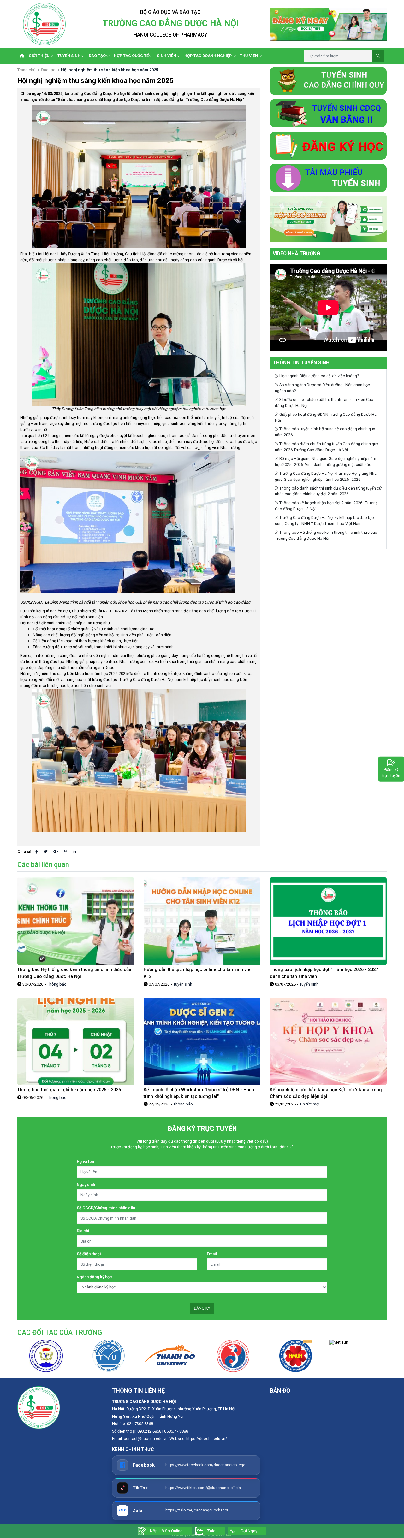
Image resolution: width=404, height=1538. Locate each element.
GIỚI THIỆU (39, 55)
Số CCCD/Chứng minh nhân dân (106, 1207)
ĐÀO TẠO (97, 55)
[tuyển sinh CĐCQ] (328, 80)
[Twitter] (46, 851)
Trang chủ (26, 70)
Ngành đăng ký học (94, 1277)
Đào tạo (48, 70)
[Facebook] (36, 851)
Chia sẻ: (25, 851)
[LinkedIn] (74, 851)
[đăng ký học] (328, 145)
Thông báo (57, 984)
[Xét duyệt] (328, 218)
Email (212, 1254)
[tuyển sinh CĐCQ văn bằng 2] (328, 112)
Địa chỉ (83, 1231)
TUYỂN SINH (68, 55)
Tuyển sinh (182, 984)
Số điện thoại (89, 1254)
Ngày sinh (86, 1184)
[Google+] (55, 851)
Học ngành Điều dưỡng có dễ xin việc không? (318, 376)
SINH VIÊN (166, 55)
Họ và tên (85, 1161)
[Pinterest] (65, 851)
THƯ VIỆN (249, 55)
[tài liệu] (328, 177)
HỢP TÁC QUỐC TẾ (131, 55)
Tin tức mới (309, 1104)
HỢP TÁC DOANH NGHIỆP (208, 55)
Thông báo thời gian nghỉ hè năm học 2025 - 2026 (69, 1090)
